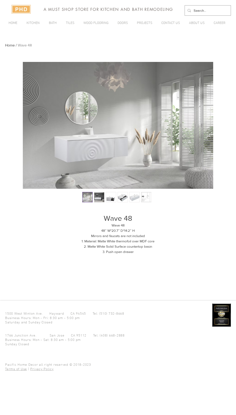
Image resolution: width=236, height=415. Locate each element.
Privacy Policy (42, 369)
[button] (145, 23)
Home (10, 45)
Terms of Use (16, 369)
